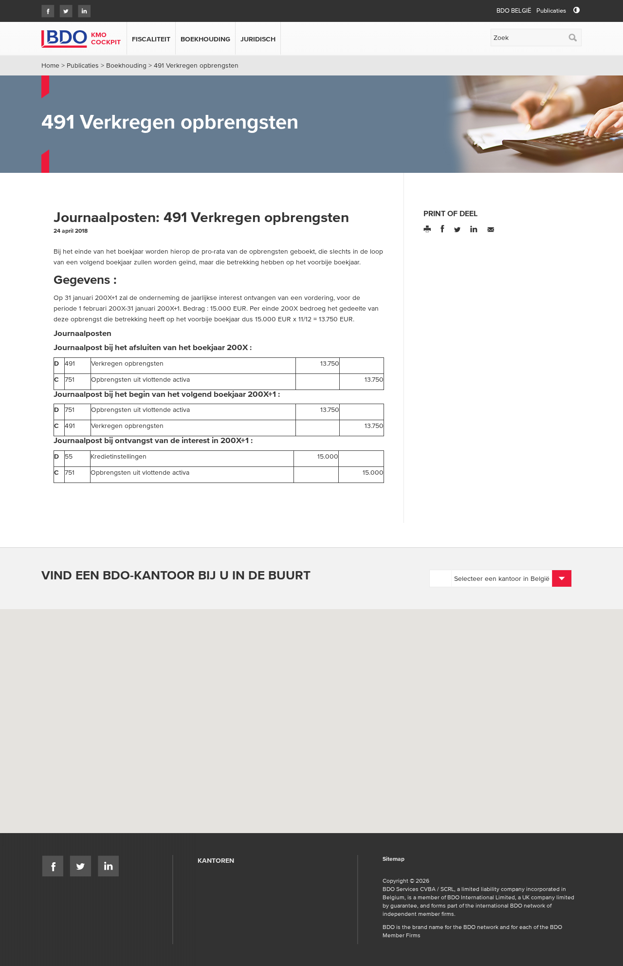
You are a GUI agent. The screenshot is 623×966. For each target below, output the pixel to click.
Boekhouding (205, 39)
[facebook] (45, 8)
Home (50, 65)
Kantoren (216, 860)
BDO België (513, 10)
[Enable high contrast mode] (576, 11)
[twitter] (63, 8)
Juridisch (257, 39)
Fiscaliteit (151, 39)
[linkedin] (81, 8)
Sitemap (393, 859)
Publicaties (551, 10)
